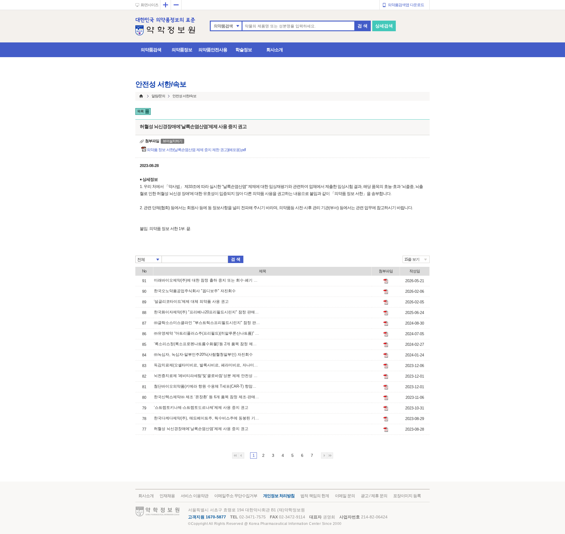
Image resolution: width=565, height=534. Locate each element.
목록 (140, 111)
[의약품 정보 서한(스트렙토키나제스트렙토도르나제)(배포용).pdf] (385, 408)
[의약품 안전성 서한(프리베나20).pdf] (385, 312)
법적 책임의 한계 (314, 495)
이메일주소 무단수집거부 (235, 495)
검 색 (363, 25)
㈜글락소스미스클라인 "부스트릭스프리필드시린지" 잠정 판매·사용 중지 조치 (207, 322)
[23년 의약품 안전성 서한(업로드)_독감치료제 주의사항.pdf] (385, 365)
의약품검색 (223, 26)
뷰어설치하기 (172, 141)
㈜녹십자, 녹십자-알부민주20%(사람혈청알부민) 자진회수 (203, 354)
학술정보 (243, 49)
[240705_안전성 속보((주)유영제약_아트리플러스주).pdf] (385, 334)
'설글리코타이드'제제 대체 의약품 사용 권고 (191, 301)
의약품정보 (182, 49)
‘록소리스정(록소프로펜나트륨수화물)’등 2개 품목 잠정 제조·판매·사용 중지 (207, 344)
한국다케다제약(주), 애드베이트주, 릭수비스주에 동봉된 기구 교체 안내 (207, 418)
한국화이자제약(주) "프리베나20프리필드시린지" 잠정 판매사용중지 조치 (207, 312)
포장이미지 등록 (407, 495)
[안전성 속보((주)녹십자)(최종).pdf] (385, 355)
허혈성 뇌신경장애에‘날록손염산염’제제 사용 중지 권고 (201, 428)
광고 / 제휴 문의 (374, 495)
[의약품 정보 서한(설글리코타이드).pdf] (385, 302)
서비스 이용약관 (194, 495)
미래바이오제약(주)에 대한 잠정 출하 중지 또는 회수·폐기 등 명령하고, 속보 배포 (207, 280)
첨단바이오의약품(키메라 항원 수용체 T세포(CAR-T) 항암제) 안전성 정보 (207, 386)
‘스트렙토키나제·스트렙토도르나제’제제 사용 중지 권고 (201, 407)
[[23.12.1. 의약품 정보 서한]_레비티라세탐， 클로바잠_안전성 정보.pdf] (385, 376)
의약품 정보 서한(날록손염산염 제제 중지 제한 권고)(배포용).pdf (197, 150)
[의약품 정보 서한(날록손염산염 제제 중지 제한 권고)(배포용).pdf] (385, 429)
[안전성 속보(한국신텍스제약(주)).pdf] (385, 397)
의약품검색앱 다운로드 (406, 5)
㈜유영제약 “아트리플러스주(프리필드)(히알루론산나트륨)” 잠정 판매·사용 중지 (207, 333)
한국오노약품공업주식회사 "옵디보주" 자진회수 (195, 291)
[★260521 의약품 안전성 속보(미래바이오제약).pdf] (385, 281)
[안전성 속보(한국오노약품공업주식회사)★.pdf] (385, 291)
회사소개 (274, 49)
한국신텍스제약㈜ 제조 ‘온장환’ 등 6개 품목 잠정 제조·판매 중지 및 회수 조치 (207, 397)
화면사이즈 (149, 5)
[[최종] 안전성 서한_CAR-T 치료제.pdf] (385, 387)
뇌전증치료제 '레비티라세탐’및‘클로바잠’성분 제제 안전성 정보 (207, 375)
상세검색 (384, 25)
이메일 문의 (345, 495)
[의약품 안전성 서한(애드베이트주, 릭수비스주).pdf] (385, 418)
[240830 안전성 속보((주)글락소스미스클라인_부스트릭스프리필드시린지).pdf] (385, 323)
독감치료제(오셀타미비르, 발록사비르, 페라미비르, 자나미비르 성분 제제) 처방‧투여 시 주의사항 (207, 365)
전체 (141, 259)
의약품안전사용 (212, 49)
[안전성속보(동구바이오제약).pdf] (385, 344)
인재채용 (167, 495)
